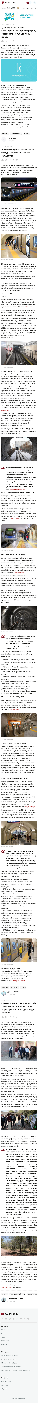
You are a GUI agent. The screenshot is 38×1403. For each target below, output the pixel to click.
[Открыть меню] (34, 2)
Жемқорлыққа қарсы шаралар (11, 1367)
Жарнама (4, 1389)
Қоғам (26, 134)
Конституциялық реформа (29, 8)
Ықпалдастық (16, 134)
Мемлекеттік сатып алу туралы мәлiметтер (16, 1370)
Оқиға (3, 1330)
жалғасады (5, 410)
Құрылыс (14, 987)
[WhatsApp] (6, 41)
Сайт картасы (6, 1381)
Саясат (3, 1333)
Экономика (5, 1341)
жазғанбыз (15, 710)
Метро (23, 987)
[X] (17, 41)
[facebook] (13, 1319)
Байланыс (4, 1385)
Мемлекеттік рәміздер (9, 1363)
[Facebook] (13, 41)
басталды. (30, 307)
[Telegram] (10, 41)
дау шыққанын (6, 1287)
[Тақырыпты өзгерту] (29, 2)
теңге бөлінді (30, 807)
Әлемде (4, 1344)
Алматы (5, 134)
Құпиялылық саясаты (8, 1359)
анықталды (15, 518)
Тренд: (3, 8)
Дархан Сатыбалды (17, 489)
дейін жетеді (19, 572)
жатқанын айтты (19, 981)
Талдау (3, 1337)
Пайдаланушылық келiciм (9, 1356)
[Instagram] (2, 41)
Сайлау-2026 (11, 8)
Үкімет (4, 1294)
